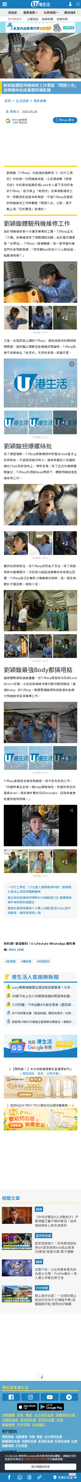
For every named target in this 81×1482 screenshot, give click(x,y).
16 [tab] (47, 32)
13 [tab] (36, 32)
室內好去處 (43, 1235)
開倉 (29, 1415)
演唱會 (12, 12)
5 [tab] (47, 23)
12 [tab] (51, 27)
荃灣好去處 (28, 1419)
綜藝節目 (44, 961)
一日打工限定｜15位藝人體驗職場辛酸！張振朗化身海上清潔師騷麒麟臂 (39, 889)
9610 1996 (16, 949)
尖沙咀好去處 (43, 1415)
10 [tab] (43, 27)
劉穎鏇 (11, 961)
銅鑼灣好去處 (65, 1415)
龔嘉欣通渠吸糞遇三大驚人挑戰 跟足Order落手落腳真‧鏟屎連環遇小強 (39, 910)
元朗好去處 (10, 1419)
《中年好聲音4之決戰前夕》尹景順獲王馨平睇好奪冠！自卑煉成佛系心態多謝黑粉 (56, 1220)
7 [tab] (32, 27)
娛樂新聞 (47, 19)
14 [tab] (39, 32)
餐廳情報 (8, 1424)
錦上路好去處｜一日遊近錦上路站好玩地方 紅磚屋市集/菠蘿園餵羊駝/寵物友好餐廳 (55, 1299)
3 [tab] (39, 23)
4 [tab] (43, 23)
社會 (60, 1419)
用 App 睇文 (66, 120)
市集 (20, 1415)
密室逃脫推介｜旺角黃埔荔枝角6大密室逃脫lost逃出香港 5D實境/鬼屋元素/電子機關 (55, 1247)
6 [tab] (51, 23)
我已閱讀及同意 (40, 1466)
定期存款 (62, 19)
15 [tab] (43, 32)
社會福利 (38, 1424)
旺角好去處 (46, 1419)
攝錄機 (27, 961)
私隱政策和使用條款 (35, 1459)
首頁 (8, 100)
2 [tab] (36, 23)
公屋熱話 (32, 19)
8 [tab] (36, 27)
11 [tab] (47, 27)
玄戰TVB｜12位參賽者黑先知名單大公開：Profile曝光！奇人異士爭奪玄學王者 (56, 1273)
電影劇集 (40, 100)
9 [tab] (39, 27)
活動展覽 (8, 1415)
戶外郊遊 (42, 1288)
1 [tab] (32, 23)
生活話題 (22, 100)
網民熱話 (8, 1436)
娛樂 (39, 1209)
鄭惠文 (14, 111)
